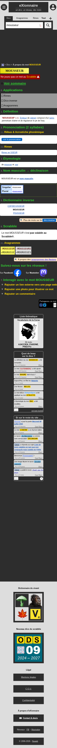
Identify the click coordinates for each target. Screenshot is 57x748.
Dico (8, 65)
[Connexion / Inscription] (53, 7)
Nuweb (35, 741)
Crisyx (17, 445)
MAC (31, 401)
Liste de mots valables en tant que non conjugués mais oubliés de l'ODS (27, 447)
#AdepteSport (29, 393)
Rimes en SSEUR (9, 152)
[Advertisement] (28, 45)
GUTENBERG (25, 369)
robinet (33, 118)
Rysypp (17, 421)
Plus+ (40, 365)
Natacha (34, 381)
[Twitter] (44, 306)
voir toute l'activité (37, 411)
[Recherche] (48, 25)
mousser (8, 164)
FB (28, 729)
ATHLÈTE (31, 395)
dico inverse (49, 220)
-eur (16, 164)
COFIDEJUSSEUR (16, 206)
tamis (51, 118)
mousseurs (17, 191)
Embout (23, 118)
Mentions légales (28, 677)
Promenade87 (28, 456)
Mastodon (35, 729)
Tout (36, 371)
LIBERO (23, 430)
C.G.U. (29, 689)
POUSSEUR (18, 213)
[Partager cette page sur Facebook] (41, 305)
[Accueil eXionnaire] (3, 64)
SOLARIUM (33, 439)
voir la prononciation (12, 139)
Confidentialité (28, 700)
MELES (27, 387)
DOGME (23, 375)
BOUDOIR (33, 360)
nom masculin (26, 178)
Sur (6, 273)
